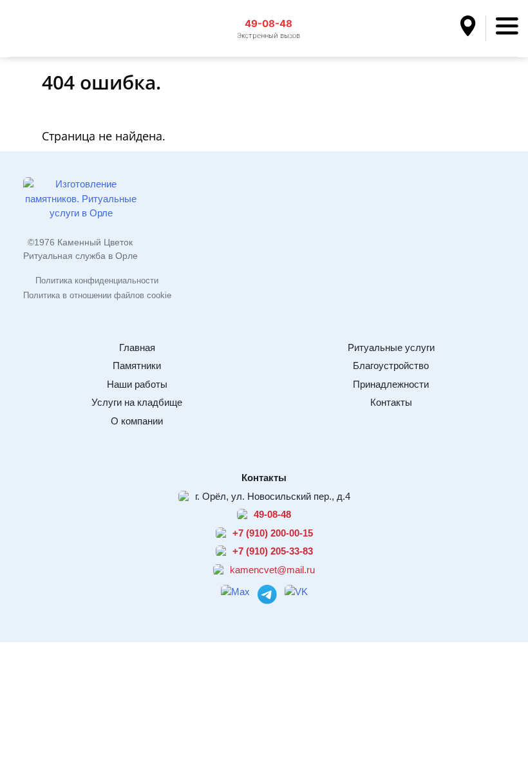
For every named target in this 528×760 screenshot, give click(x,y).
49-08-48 (268, 23)
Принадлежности (391, 384)
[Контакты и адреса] (473, 28)
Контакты (391, 402)
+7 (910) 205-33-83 (272, 551)
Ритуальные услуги (391, 347)
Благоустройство (391, 365)
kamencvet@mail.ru (272, 569)
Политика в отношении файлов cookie (97, 295)
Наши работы (137, 384)
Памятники (137, 365)
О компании (137, 420)
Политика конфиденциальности (96, 280)
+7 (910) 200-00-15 (272, 532)
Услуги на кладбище (136, 402)
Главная (137, 347)
